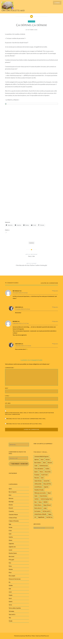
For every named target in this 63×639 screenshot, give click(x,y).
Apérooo (36, 459)
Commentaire (9, 367)
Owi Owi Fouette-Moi (13, 10)
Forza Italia (48, 471)
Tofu (10, 617)
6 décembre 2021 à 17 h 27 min (21, 323)
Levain (10, 550)
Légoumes (11, 543)
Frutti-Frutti (44, 474)
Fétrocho (36, 477)
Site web (7, 403)
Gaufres (11, 537)
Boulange (11, 501)
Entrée (10, 527)
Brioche (11, 504)
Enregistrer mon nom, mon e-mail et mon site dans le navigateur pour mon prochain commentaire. (29, 413)
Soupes (10, 595)
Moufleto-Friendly (39, 490)
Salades (11, 585)
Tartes (10, 604)
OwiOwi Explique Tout (46, 499)
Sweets (10, 601)
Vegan (49, 514)
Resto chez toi (38, 508)
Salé (10, 588)
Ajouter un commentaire (49, 283)
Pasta (40, 502)
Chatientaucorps (43, 465)
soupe (45, 508)
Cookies (47, 468)
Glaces (10, 540)
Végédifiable (41, 517)
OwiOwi (31, 243)
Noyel (49, 493)
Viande (10, 621)
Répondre (55, 290)
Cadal (35, 465)
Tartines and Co (46, 511)
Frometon (36, 474)
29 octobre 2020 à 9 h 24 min (20, 292)
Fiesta (41, 471)
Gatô (42, 477)
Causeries (31, 21)
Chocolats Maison (13, 514)
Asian (42, 459)
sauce (10, 592)
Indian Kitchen (38, 480)
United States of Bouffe (40, 514)
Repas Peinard (47, 505)
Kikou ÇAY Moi (47, 484)
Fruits (10, 530)
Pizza (10, 572)
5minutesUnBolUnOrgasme (41, 456)
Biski (44, 462)
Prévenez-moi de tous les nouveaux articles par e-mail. (24, 423)
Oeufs (35, 496)
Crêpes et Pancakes (14, 521)
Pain (35, 502)
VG (35, 517)
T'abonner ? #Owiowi (19, 464)
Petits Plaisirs (37, 505)
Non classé (11, 556)
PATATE (46, 502)
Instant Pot (46, 480)
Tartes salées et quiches (15, 608)
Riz (9, 582)
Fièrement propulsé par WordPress (22, 635)
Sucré (10, 598)
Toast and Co (12, 614)
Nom (7, 388)
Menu (58, 2)
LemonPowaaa (38, 487)
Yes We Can (49, 517)
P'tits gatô (11, 559)
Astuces (48, 459)
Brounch (50, 462)
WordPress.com (45, 635)
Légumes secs (12, 546)
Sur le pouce (37, 511)
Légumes (46, 487)
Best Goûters (37, 462)
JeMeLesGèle (37, 484)
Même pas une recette (40, 493)
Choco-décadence (38, 468)
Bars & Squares (13, 492)
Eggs (10, 524)
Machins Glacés (13, 553)
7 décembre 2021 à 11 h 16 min (23, 345)
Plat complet (12, 575)
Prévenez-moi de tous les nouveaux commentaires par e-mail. (26, 418)
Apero (10, 488)
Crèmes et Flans (13, 517)
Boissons (11, 498)
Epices (36, 471)
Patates (11, 569)
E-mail (7, 395)
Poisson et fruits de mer (15, 579)
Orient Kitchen (43, 496)
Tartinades (11, 611)
